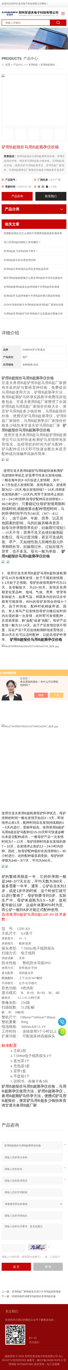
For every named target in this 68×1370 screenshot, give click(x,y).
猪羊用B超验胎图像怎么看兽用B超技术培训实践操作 (33, 277)
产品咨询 (17, 196)
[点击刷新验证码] (37, 1247)
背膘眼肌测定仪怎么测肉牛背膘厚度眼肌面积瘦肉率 (33, 233)
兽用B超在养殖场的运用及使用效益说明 (26, 268)
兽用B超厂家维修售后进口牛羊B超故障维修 (36, 1291)
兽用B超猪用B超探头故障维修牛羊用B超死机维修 (31, 286)
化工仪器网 (53, 1364)
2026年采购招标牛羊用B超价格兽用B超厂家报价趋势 (33, 304)
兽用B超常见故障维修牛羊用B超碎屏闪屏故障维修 (32, 295)
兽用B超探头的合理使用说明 (20, 260)
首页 (8, 64)
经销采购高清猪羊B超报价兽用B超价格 (34, 1296)
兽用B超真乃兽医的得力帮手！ (21, 251)
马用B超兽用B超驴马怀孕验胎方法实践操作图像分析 (33, 313)
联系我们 (51, 196)
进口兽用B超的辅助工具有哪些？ (22, 242)
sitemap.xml (25, 1364)
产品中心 (18, 64)
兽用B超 (33, 64)
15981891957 (62, 1022)
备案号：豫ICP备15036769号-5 (45, 1360)
